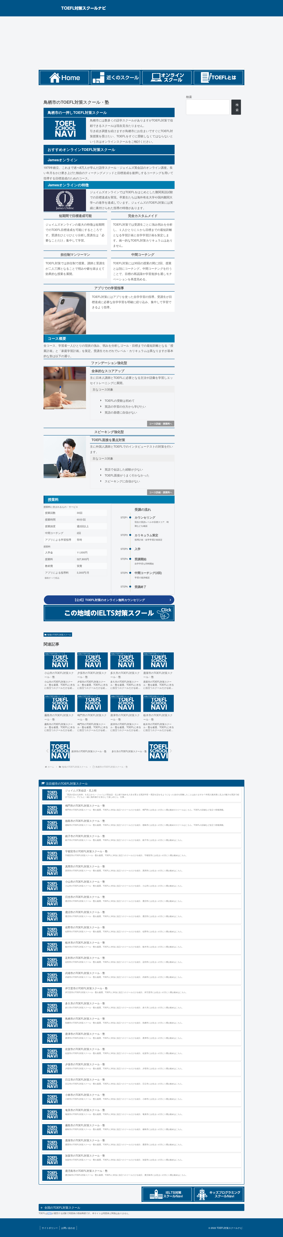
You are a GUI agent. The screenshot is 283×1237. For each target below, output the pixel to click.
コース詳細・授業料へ (160, 423)
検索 (189, 97)
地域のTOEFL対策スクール (59, 634)
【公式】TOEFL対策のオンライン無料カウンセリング (109, 600)
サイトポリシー (50, 1227)
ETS (49, 1213)
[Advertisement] (141, 42)
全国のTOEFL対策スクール (62, 1207)
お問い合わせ (68, 1227)
